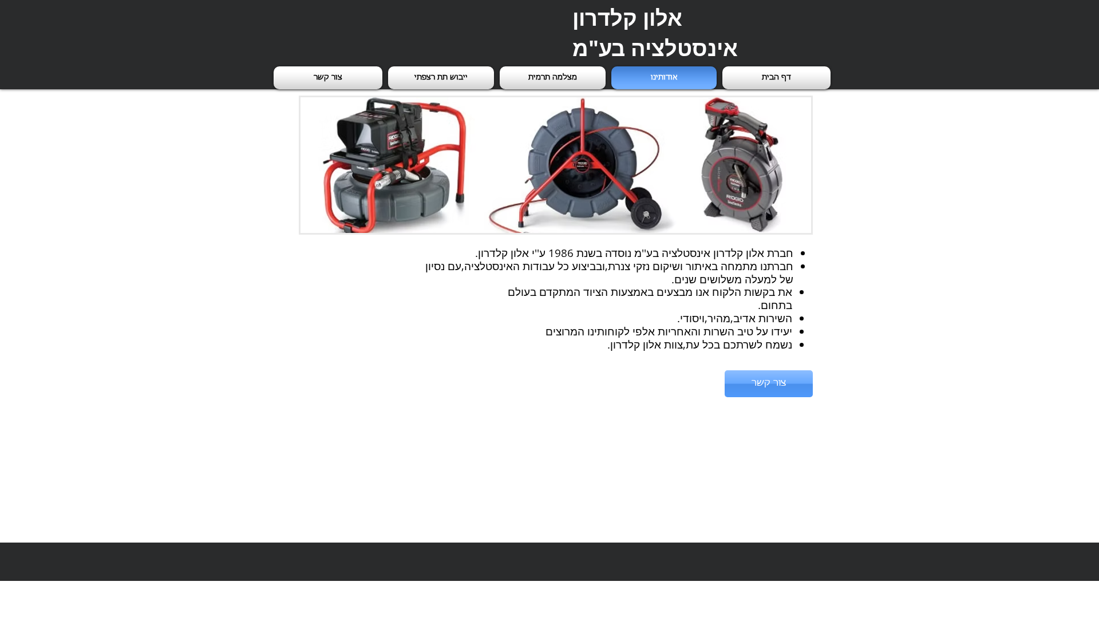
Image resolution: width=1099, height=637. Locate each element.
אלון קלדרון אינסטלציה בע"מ (655, 32)
